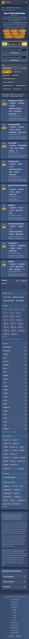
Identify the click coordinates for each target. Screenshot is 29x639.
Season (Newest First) (9, 78)
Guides (22, 33)
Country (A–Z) (7, 89)
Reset (17, 280)
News (14, 612)
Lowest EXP (15, 75)
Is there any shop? (8, 576)
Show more (4, 336)
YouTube (11, 636)
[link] (14, 110)
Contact (15, 617)
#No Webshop (12, 132)
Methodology (14, 622)
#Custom (11, 150)
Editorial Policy (14, 625)
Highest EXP (6, 75)
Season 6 (6, 30)
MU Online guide (14, 604)
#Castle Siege (17, 111)
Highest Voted (7, 72)
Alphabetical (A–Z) (8, 85)
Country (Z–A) (17, 89)
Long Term (15, 33)
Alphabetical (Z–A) (21, 85)
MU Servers (14, 602)
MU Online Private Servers (13, 7)
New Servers (8, 36)
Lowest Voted (17, 72)
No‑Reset (7, 33)
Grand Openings (19, 36)
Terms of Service (14, 632)
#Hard (10, 172)
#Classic (18, 129)
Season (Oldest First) (8, 82)
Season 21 (22, 30)
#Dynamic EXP (13, 113)
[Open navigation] (26, 2)
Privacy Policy (14, 630)
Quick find (4, 283)
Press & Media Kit (14, 627)
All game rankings (14, 599)
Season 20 (14, 30)
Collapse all (23, 280)
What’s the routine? (8, 581)
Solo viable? (6, 586)
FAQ (14, 620)
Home (3, 7)
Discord (18, 636)
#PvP (10, 111)
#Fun (10, 213)
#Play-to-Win (22, 132)
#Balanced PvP (19, 266)
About (14, 615)
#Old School (17, 269)
